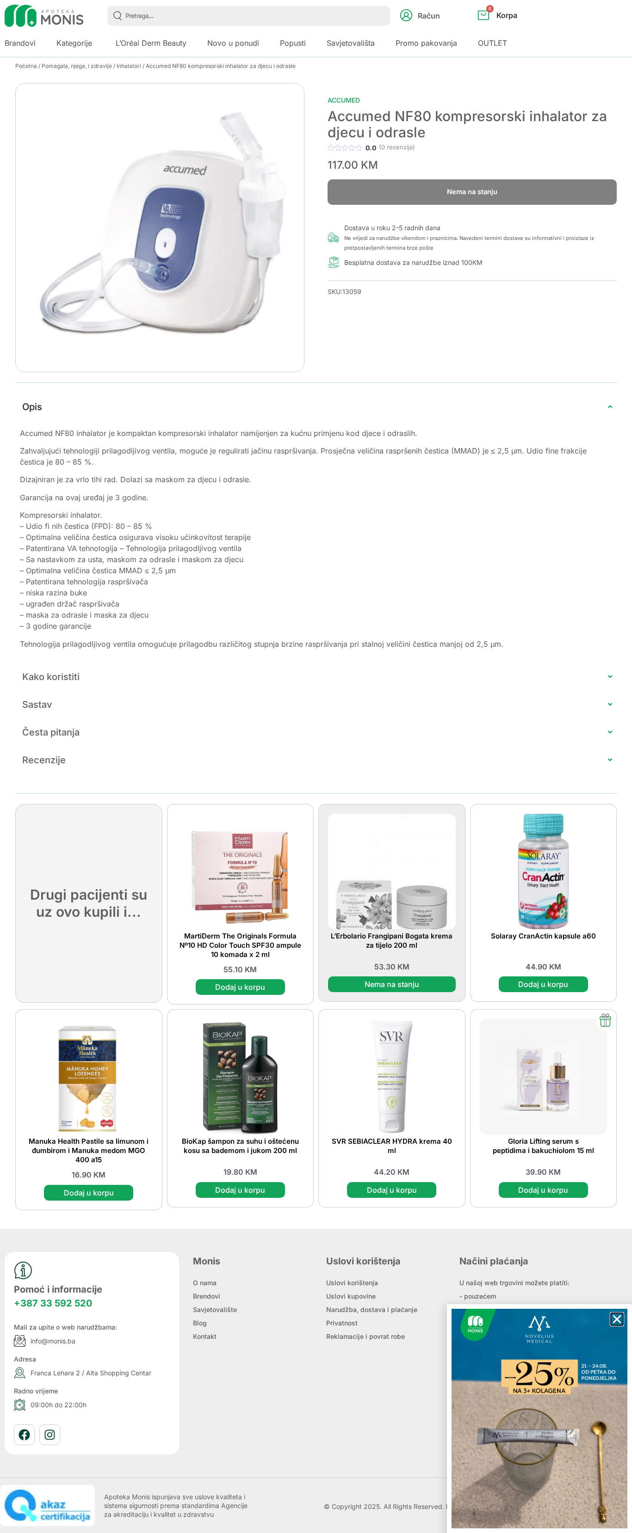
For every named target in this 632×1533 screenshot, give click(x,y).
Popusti (293, 43)
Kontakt (205, 1336)
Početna (26, 65)
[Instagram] (49, 1434)
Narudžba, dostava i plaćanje (371, 1309)
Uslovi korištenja (352, 1283)
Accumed (344, 100)
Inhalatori (129, 65)
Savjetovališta (351, 43)
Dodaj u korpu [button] (240, 987)
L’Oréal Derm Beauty (151, 43)
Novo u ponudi (233, 43)
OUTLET (492, 43)
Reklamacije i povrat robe (365, 1336)
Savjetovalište (215, 1309)
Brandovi (20, 43)
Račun (429, 15)
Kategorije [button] (74, 43)
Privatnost (342, 1323)
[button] (617, 1319)
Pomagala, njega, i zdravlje (77, 65)
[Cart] (507, 30)
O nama (205, 1283)
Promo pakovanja (426, 43)
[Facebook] (24, 1434)
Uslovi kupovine (351, 1296)
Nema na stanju (392, 984)
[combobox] (248, 16)
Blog (200, 1323)
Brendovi (206, 1296)
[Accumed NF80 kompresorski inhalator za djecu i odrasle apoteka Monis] (159, 227)
